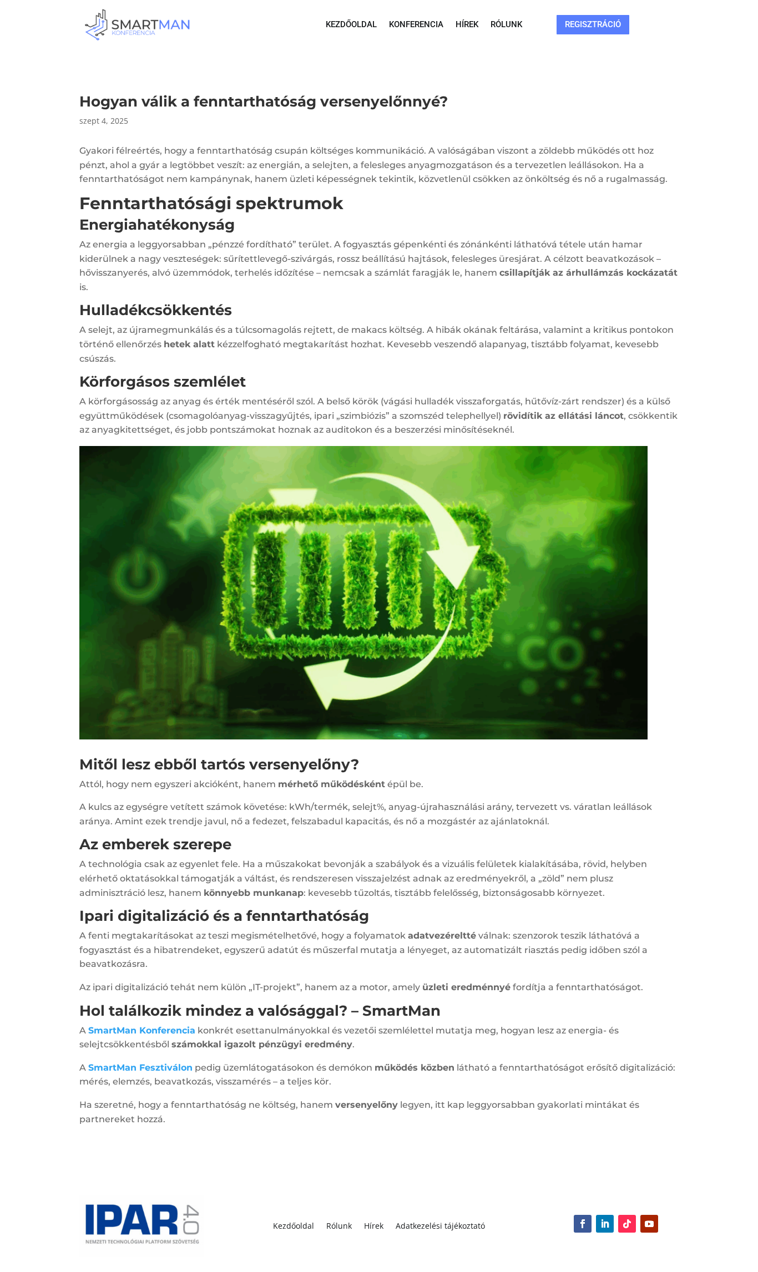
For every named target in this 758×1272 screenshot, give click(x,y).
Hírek (467, 25)
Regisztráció (593, 24)
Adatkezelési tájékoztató (440, 1226)
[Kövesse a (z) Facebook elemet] (583, 1224)
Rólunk (506, 25)
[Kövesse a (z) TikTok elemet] (627, 1224)
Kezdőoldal (351, 25)
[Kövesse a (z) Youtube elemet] (649, 1224)
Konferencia (416, 25)
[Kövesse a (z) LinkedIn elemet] (605, 1224)
